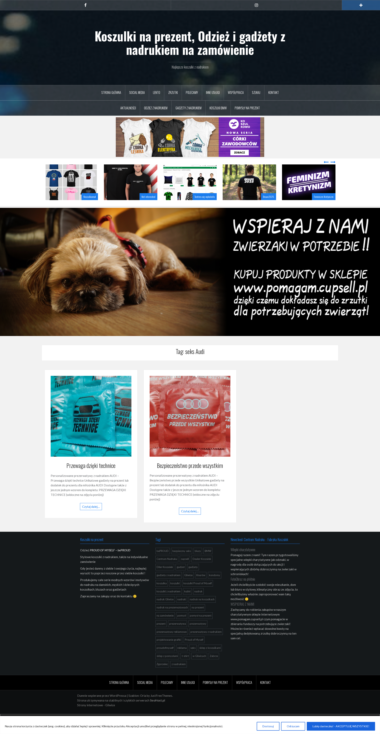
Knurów (200, 585)
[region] (190, 725)
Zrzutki (173, 92)
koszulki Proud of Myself (197, 593)
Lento (156, 92)
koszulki (175, 593)
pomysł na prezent (200, 625)
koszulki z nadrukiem (168, 601)
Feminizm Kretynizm (264, 206)
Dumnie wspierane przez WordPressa (101, 705)
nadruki (181, 609)
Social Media (137, 92)
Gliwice (188, 585)
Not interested (89, 206)
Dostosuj (268, 726)
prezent (161, 633)
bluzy (198, 560)
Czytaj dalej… (91, 516)
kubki (187, 601)
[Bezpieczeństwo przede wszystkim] (190, 426)
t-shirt (185, 665)
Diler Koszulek (165, 576)
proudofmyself (165, 657)
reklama (182, 657)
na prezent (198, 617)
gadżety (193, 576)
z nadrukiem (179, 674)
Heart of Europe (325, 206)
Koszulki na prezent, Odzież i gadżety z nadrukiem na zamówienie (190, 42)
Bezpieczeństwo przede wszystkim (190, 475)
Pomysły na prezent (247, 108)
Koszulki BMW (218, 108)
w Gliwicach (199, 665)
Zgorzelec (162, 674)
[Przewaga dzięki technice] (91, 426)
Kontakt (273, 92)
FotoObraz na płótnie (243, 589)
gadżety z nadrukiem (168, 585)
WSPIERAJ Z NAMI (242, 614)
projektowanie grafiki (169, 649)
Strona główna (111, 92)
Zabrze (214, 665)
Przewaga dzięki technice (90, 475)
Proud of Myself (194, 649)
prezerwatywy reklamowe (172, 641)
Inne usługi (213, 92)
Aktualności (128, 108)
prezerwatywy (198, 633)
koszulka (162, 593)
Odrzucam (293, 726)
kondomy (214, 585)
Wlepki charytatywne (243, 559)
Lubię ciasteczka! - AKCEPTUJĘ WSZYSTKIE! (341, 726)
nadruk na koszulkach (202, 609)
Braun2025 (209, 206)
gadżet (181, 576)
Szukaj (256, 92)
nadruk (198, 601)
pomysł (181, 625)
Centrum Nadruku (167, 568)
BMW (208, 560)
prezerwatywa (177, 633)
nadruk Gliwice (165, 609)
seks (193, 657)
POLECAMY (192, 92)
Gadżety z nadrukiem (188, 108)
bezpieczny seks (181, 560)
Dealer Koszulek (202, 568)
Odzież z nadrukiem (155, 108)
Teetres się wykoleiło (145, 206)
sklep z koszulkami (210, 657)
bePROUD (163, 560)
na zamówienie (165, 625)
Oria (143, 705)
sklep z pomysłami (167, 665)
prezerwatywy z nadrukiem (206, 641)
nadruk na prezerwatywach (172, 617)
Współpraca (236, 92)
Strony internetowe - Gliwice (96, 715)
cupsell (185, 568)
